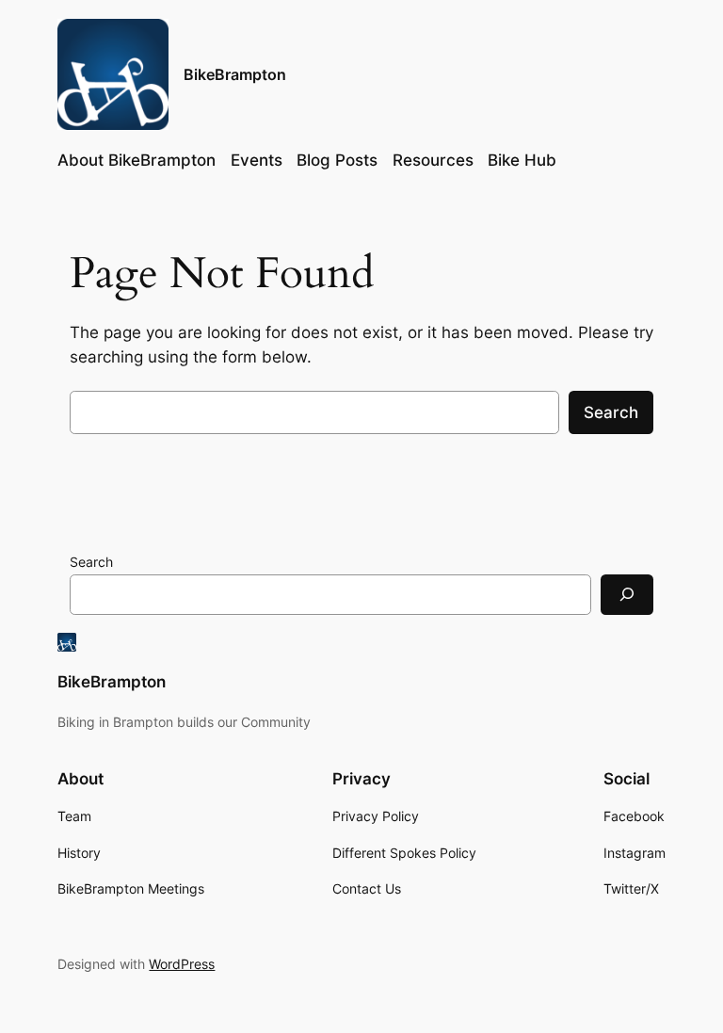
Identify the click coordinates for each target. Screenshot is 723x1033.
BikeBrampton (235, 74)
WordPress (182, 964)
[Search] (627, 594)
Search (611, 412)
